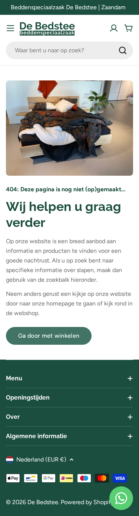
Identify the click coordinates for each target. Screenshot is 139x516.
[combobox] (69, 50)
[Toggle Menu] (10, 28)
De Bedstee (42, 502)
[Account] (113, 28)
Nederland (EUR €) (41, 459)
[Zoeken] (122, 50)
